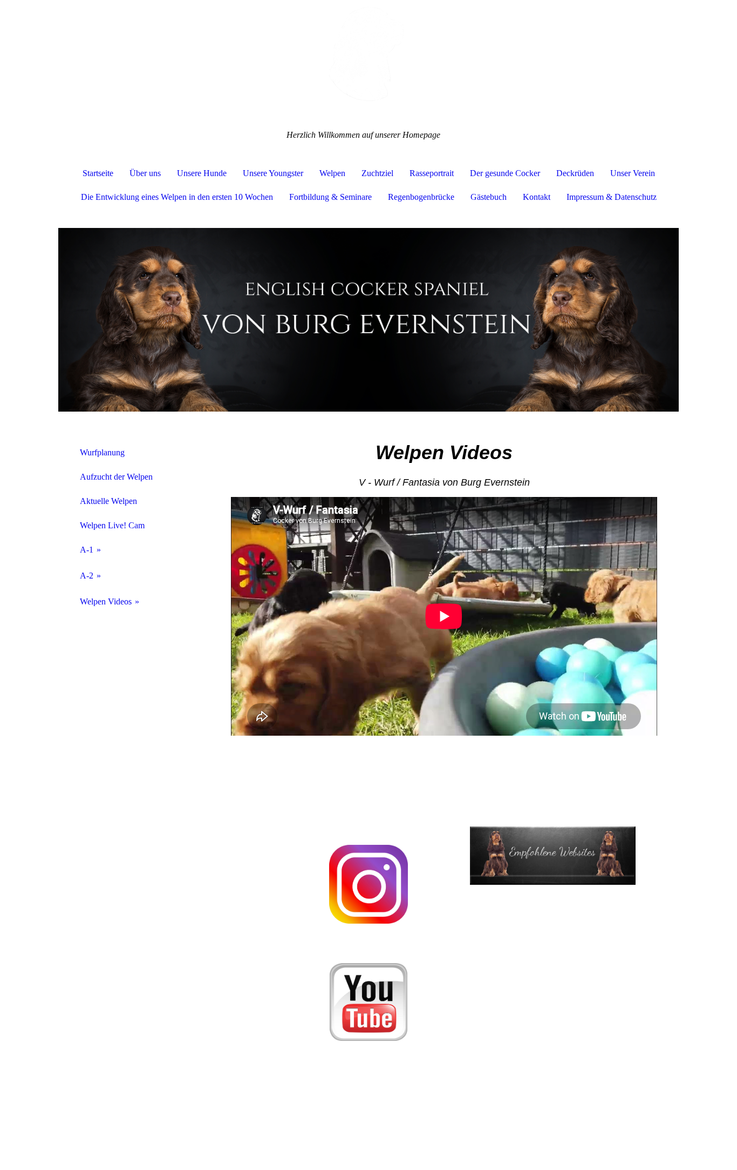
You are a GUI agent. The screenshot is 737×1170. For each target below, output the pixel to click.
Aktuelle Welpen (108, 501)
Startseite (98, 173)
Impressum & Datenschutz (612, 196)
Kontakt (536, 196)
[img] (368, 54)
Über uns (145, 173)
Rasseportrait (432, 173)
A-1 (86, 549)
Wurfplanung (102, 452)
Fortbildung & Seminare (330, 196)
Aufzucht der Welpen (116, 476)
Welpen (332, 173)
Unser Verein (632, 173)
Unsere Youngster (273, 173)
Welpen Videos (106, 601)
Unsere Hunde (202, 173)
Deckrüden (575, 173)
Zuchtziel (377, 173)
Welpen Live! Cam (112, 525)
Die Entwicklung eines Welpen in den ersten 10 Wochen (177, 196)
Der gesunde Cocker (505, 173)
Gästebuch (488, 196)
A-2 (86, 575)
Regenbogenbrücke (421, 196)
